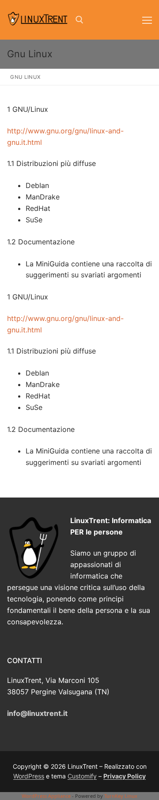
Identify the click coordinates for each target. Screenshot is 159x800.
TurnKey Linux (120, 796)
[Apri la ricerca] (79, 20)
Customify (82, 776)
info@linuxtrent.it (37, 713)
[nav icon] (147, 20)
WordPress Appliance (46, 796)
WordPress (28, 776)
